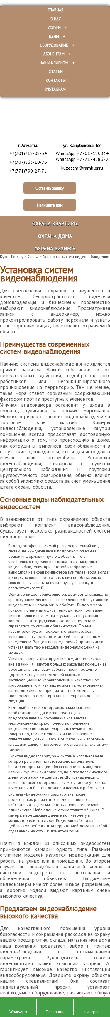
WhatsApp (18, 1011)
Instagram (55, 89)
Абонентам (54, 54)
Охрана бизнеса (55, 248)
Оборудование (54, 45)
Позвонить (55, 1011)
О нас (55, 18)
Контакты (56, 80)
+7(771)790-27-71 (28, 171)
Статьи (56, 71)
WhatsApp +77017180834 (82, 153)
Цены (54, 36)
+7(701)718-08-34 (28, 153)
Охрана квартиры (55, 223)
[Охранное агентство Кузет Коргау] (62, 122)
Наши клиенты (54, 62)
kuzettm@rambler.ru (82, 168)
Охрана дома (55, 236)
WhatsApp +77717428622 (82, 159)
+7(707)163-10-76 (28, 162)
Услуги (54, 27)
